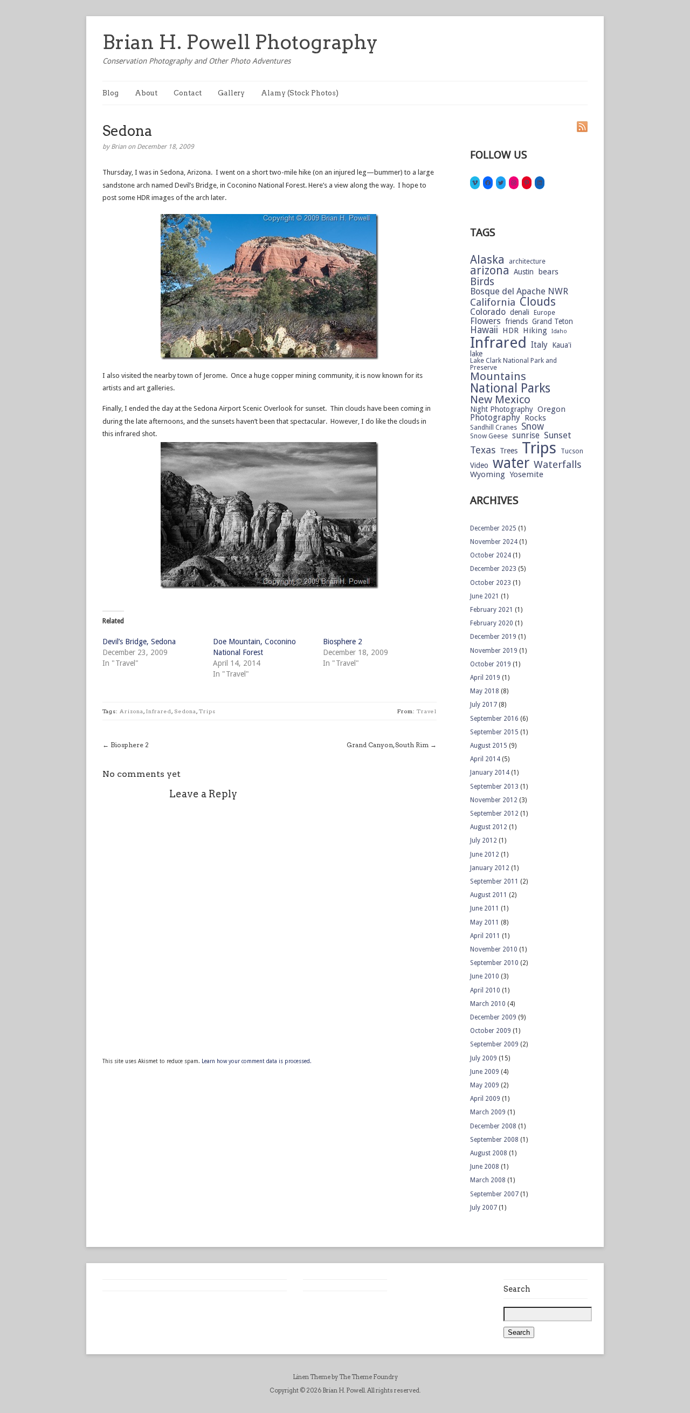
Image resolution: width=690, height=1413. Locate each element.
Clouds (538, 301)
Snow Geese (489, 436)
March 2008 (488, 1180)
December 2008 (493, 1126)
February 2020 (491, 623)
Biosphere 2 (342, 641)
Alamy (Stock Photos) (300, 93)
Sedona (185, 711)
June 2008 (484, 1166)
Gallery (231, 93)
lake (476, 354)
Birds (482, 282)
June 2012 (484, 854)
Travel (427, 711)
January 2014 (489, 772)
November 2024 (494, 542)
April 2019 (485, 677)
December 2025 (493, 528)
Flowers (485, 321)
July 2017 (483, 704)
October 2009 (490, 1031)
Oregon (551, 409)
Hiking (535, 331)
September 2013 (494, 786)
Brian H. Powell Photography (240, 42)
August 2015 (488, 745)
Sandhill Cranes (493, 427)
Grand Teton (552, 322)
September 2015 (494, 732)
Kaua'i (561, 345)
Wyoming (487, 475)
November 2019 (494, 650)
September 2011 (494, 881)
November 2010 (494, 949)
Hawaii (484, 330)
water (511, 463)
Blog (110, 93)
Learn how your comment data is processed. (257, 1061)
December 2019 (493, 636)
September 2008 (494, 1139)
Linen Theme (311, 1377)
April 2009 (485, 1098)
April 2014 (485, 759)
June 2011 (484, 908)
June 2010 (484, 976)
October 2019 (490, 664)
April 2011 (485, 936)
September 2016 (494, 718)
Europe (544, 312)
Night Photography (501, 409)
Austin (524, 272)
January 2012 (489, 868)
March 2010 (488, 1004)
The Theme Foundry (368, 1377)
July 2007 (483, 1207)
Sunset (557, 435)
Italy (539, 345)
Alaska (487, 259)
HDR (510, 331)
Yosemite (526, 475)
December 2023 (493, 569)
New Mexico (500, 399)
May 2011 (484, 922)
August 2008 (488, 1153)
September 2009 (494, 1044)
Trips (207, 711)
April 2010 (485, 990)
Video (479, 466)
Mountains (498, 376)
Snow (532, 426)
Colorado (488, 312)
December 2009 (493, 1017)
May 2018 (484, 691)
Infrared (158, 711)
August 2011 (488, 895)
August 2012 (488, 827)
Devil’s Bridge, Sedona (139, 641)
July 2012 (483, 840)
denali (519, 312)
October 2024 (490, 555)
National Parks (510, 388)
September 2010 (494, 963)
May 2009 (484, 1085)
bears (548, 272)
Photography (495, 417)
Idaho (559, 332)
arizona (131, 711)
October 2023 (490, 583)
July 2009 (483, 1058)
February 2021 (491, 610)
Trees (509, 451)
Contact (188, 93)
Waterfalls (558, 465)
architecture (527, 261)
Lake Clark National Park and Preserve (513, 364)
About (146, 93)
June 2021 (484, 596)
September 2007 (494, 1194)
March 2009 (488, 1112)
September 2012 (494, 813)
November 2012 (494, 800)
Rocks (535, 418)
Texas (482, 450)
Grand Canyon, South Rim (388, 745)
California (492, 303)
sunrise (526, 435)
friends (516, 322)
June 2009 (484, 1072)
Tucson (572, 451)
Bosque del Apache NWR (519, 292)
